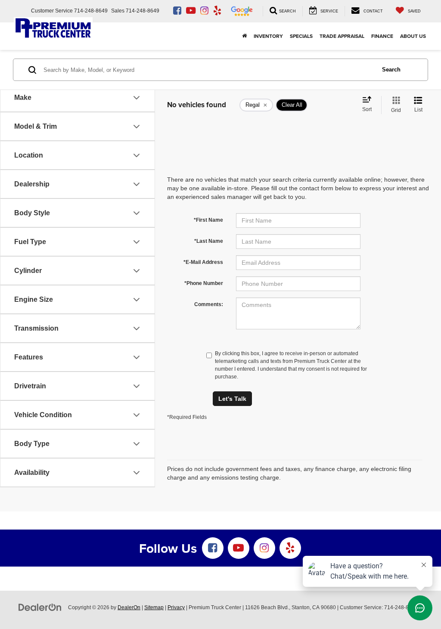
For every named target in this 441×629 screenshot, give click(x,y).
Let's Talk (232, 398)
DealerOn (129, 607)
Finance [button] (382, 36)
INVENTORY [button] (268, 36)
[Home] (244, 36)
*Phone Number (203, 283)
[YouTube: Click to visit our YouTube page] (191, 11)
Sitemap (154, 607)
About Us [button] (413, 36)
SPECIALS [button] (301, 36)
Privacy (176, 607)
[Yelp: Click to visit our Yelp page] (217, 11)
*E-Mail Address (203, 262)
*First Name (208, 220)
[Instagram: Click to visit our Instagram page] (204, 11)
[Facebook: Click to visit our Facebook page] (177, 11)
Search (391, 69)
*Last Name (208, 241)
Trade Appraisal (342, 36)
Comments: (208, 304)
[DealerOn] (40, 607)
